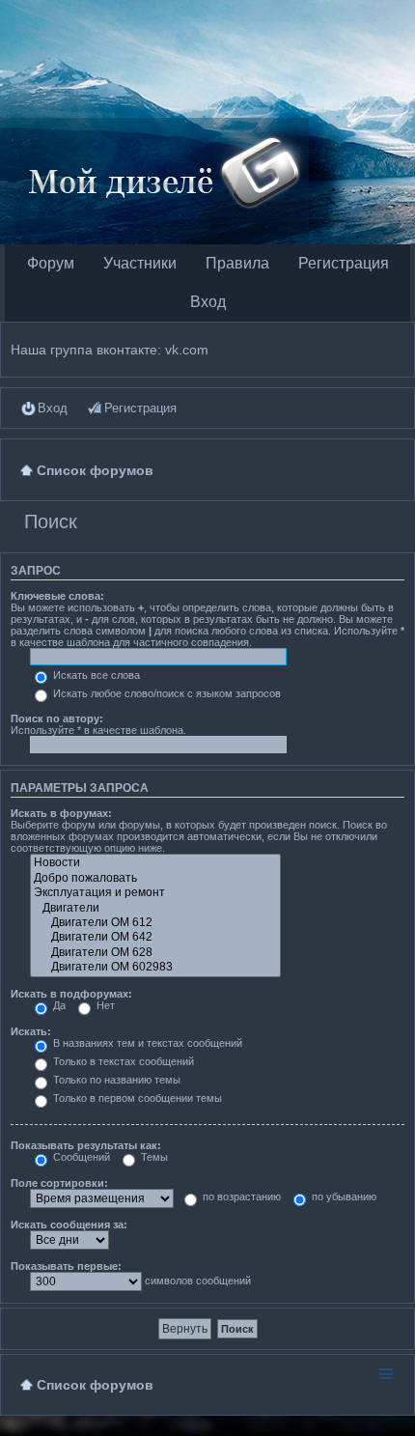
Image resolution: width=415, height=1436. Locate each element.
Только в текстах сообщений (122, 1061)
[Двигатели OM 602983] (155, 967)
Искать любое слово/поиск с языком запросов (165, 693)
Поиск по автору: (57, 718)
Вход (208, 302)
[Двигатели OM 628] (155, 952)
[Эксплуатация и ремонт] (155, 893)
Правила (237, 263)
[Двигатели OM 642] (155, 937)
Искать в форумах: (61, 813)
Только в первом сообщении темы (136, 1098)
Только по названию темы (115, 1079)
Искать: (31, 1031)
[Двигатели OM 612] (155, 922)
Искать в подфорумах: (71, 994)
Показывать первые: (66, 1266)
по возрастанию (240, 1196)
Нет (104, 1005)
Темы (153, 1157)
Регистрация (343, 263)
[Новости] (155, 863)
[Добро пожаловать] (155, 878)
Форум (50, 263)
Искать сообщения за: (69, 1224)
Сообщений (80, 1157)
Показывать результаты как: (86, 1145)
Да (58, 1005)
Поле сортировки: (59, 1183)
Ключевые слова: (57, 596)
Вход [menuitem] (53, 408)
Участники (140, 263)
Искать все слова (95, 675)
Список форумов (95, 1385)
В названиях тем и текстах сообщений (146, 1043)
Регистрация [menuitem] (140, 408)
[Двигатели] (155, 908)
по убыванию (342, 1196)
